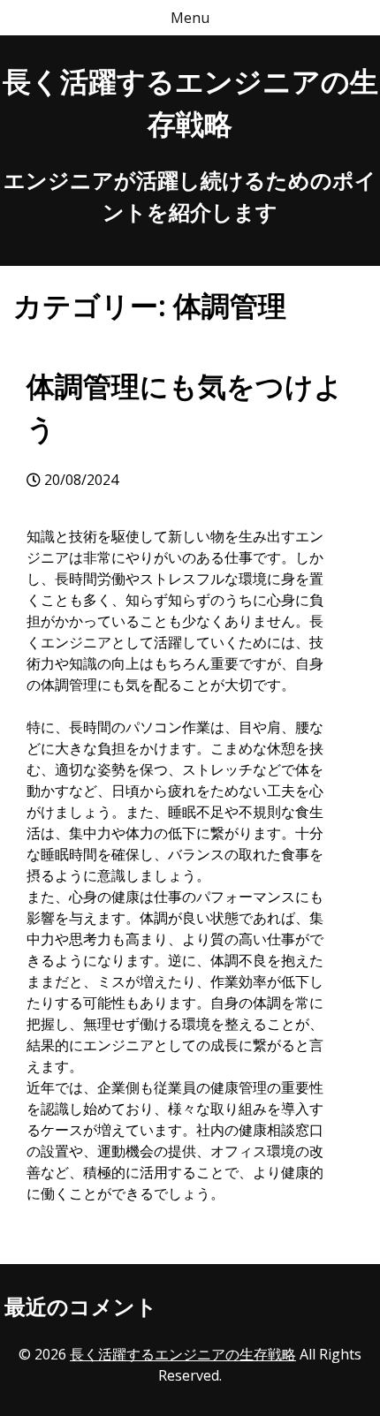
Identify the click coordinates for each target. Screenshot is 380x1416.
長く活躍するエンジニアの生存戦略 (183, 1354)
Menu (190, 17)
